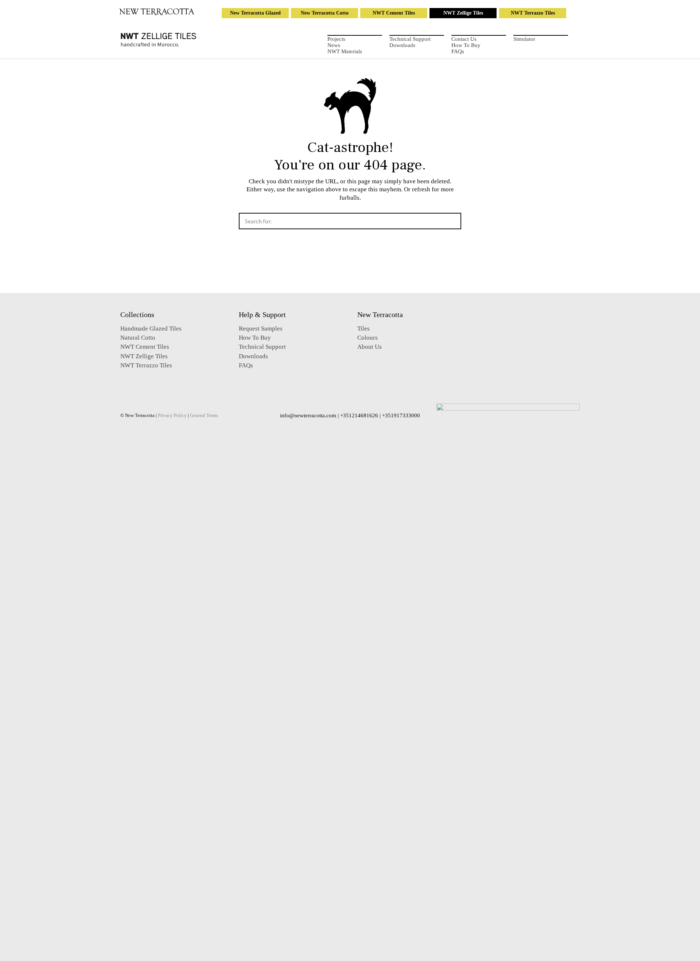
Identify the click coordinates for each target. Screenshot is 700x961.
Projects (336, 39)
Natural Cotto (137, 337)
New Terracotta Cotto (325, 13)
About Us (369, 346)
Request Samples (261, 328)
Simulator (524, 39)
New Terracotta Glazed (255, 13)
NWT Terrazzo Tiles (533, 13)
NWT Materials (344, 51)
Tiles (363, 328)
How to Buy (466, 45)
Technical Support (410, 39)
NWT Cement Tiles (394, 13)
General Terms (204, 415)
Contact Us (464, 39)
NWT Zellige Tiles (463, 13)
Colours (367, 337)
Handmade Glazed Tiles (151, 328)
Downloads (402, 45)
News (333, 45)
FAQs (457, 51)
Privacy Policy (172, 415)
